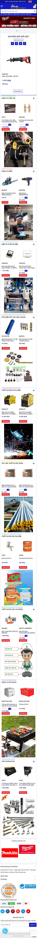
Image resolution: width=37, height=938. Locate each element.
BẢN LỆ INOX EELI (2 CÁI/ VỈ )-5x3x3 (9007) (26, 486)
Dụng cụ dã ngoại (9, 682)
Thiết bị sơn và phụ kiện (11, 536)
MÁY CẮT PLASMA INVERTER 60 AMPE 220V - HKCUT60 (25, 413)
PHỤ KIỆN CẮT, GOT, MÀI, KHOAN (13, 317)
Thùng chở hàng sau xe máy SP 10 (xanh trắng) (9, 705)
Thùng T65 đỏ (23, 704)
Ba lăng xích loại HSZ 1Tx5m (26, 121)
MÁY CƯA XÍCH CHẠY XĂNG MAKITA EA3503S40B (9, 194)
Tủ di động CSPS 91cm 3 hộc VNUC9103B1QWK (27, 784)
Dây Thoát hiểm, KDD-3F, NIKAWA (10, 632)
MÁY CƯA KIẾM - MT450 (10, 76)
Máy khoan (17, 14)
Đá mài (23, 14)
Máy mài (28, 14)
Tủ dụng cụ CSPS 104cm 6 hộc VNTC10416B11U (10, 784)
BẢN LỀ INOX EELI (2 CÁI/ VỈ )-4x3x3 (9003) (9, 486)
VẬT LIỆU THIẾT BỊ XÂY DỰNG (12, 463)
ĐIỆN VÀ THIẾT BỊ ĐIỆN (10, 244)
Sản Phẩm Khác (8, 761)
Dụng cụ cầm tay (8, 98)
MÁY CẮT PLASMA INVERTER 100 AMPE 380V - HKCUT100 (9, 413)
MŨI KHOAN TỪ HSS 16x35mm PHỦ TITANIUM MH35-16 (25, 340)
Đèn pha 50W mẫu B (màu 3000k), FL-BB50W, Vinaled (10, 267)
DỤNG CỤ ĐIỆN (7, 171)
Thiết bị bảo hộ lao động (12, 609)
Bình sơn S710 (6, 558)
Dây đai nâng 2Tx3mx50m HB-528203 (27, 632)
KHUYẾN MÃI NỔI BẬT (18, 36)
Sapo (22, 936)
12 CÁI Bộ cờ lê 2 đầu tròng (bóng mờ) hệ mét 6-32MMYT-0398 (9, 121)
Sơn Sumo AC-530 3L (26, 558)
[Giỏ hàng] (34, 7)
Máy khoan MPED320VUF (23, 194)
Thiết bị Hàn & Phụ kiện (11, 390)
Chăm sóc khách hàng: (15, 1)
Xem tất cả (18, 91)
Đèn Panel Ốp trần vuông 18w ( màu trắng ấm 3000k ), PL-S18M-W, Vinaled (27, 267)
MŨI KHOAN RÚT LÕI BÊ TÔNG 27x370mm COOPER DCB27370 (9, 340)
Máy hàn (10, 14)
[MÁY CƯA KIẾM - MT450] (18, 59)
